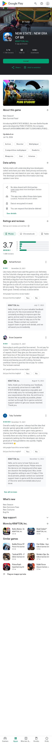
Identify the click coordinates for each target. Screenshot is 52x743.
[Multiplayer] (34, 144)
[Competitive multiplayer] (15, 150)
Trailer (25, 21)
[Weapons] (9, 156)
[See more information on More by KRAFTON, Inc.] (47, 524)
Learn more (15, 189)
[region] (26, 51)
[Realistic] (35, 150)
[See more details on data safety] (12, 213)
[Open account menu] (48, 4)
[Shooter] (19, 144)
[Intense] (31, 156)
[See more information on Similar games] (47, 539)
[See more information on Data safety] (47, 163)
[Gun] (21, 156)
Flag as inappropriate (14, 574)
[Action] (8, 144)
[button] (23, 53)
